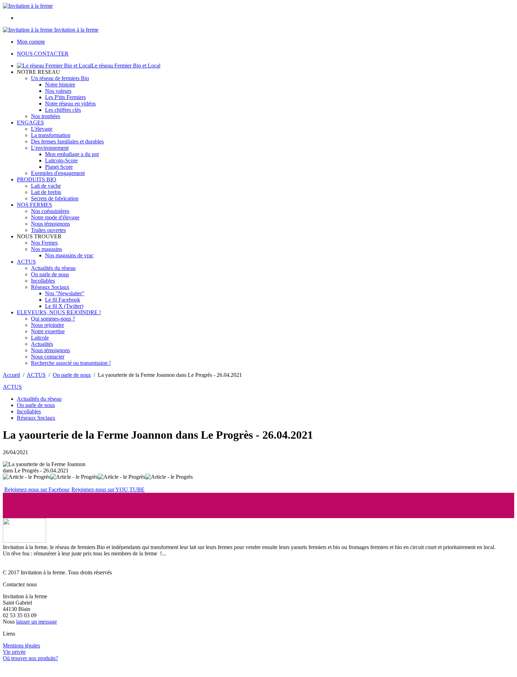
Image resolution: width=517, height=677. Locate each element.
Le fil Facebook (62, 300)
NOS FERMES (34, 205)
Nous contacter (47, 357)
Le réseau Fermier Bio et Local (125, 66)
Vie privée (14, 652)
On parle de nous (50, 274)
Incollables (43, 281)
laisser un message (36, 622)
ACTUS (26, 262)
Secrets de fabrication (54, 198)
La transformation (50, 135)
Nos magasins (46, 249)
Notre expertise (48, 331)
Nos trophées (45, 116)
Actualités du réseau (53, 268)
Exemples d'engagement (58, 173)
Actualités (42, 344)
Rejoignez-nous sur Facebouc (37, 489)
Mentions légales (21, 646)
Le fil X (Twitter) (64, 306)
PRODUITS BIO (36, 179)
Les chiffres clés (63, 110)
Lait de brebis (46, 192)
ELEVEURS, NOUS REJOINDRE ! (59, 312)
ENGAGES (30, 122)
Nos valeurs (58, 91)
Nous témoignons (50, 224)
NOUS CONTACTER (43, 54)
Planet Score (59, 167)
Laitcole (40, 338)
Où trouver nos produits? (30, 658)
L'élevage (41, 129)
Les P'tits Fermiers (65, 97)
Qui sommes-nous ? (53, 319)
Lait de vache (46, 186)
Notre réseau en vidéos (70, 104)
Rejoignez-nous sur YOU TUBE (108, 489)
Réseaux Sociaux (50, 287)
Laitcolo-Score (61, 160)
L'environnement (50, 148)
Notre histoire (60, 85)
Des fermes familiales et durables (67, 141)
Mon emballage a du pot (72, 154)
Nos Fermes (44, 243)
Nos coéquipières (50, 211)
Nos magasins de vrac (69, 255)
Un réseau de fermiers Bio (60, 78)
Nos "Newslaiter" (64, 293)
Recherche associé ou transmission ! (71, 363)
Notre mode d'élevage (55, 217)
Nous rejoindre (47, 325)
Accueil (11, 375)
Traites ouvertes (48, 230)
